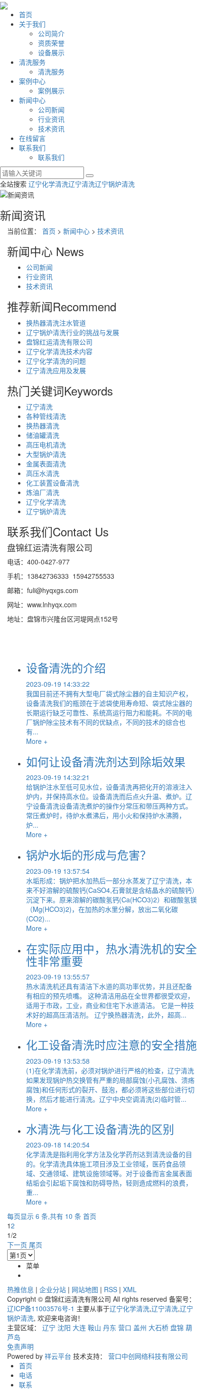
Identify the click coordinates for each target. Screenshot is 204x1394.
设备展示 (51, 52)
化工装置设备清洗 (52, 482)
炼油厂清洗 (42, 492)
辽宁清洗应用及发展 (56, 370)
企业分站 (52, 1289)
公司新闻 (51, 109)
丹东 (109, 1327)
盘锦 (177, 1327)
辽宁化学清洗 (48, 183)
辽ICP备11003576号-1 (40, 1308)
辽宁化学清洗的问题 (56, 361)
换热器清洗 (42, 425)
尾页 (35, 1244)
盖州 (140, 1327)
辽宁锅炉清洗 (115, 183)
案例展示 (51, 90)
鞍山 (94, 1327)
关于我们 (32, 24)
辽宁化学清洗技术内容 (59, 351)
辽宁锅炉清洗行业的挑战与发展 (72, 332)
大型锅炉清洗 (46, 454)
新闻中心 (32, 100)
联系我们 (32, 147)
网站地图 (85, 1289)
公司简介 (51, 33)
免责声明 (20, 1346)
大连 (79, 1327)
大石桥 (158, 1327)
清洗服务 (32, 62)
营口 (124, 1327)
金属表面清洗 (46, 463)
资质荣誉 (51, 43)
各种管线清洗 (46, 416)
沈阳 (64, 1327)
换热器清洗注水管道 (56, 322)
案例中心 (32, 81)
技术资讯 (51, 128)
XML (130, 1289)
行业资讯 (51, 119)
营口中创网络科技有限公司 (148, 1356)
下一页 (17, 1244)
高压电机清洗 (46, 444)
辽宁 (49, 1327)
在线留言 (32, 138)
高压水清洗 (42, 473)
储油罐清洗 (42, 435)
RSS (110, 1289)
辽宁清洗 (81, 183)
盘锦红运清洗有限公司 (59, 341)
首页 (25, 14)
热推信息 (20, 1289)
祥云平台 (58, 1356)
